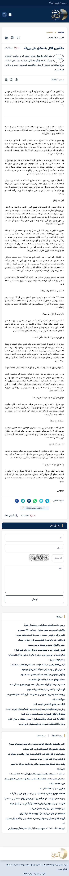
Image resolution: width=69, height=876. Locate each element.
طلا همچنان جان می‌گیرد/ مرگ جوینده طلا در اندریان (42, 813)
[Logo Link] (59, 14)
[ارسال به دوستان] (18, 37)
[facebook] (17, 501)
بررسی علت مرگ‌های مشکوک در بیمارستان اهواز (44, 625)
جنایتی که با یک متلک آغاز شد (52, 788)
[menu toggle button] (10, 14)
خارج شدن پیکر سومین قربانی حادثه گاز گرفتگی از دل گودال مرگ (37, 803)
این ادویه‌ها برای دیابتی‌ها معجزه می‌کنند (47, 808)
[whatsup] (35, 501)
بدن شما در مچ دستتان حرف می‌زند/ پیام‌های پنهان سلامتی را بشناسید (34, 798)
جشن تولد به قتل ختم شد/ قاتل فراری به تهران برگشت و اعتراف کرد (36, 754)
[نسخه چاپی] (6, 37)
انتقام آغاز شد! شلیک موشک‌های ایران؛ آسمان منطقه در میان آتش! (36, 719)
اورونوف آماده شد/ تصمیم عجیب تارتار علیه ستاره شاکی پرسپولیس (36, 828)
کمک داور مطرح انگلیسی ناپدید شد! (49, 704)
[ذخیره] (12, 37)
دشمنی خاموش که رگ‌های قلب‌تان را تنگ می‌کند (44, 749)
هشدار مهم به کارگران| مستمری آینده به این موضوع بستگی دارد (37, 684)
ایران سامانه (28, 873)
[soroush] (23, 501)
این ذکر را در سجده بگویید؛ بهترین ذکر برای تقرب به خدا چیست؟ (37, 774)
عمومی (49, 32)
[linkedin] (29, 501)
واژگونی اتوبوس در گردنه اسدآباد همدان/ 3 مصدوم (43, 674)
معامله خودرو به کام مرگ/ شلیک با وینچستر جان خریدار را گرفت (37, 793)
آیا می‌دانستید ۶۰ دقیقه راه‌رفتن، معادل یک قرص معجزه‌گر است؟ (37, 744)
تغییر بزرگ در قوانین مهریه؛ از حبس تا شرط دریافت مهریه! (40, 635)
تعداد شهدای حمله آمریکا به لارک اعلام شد (47, 679)
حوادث (61, 32)
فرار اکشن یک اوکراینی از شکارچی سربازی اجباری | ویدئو (41, 640)
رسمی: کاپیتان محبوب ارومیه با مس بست (46, 645)
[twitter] (41, 501)
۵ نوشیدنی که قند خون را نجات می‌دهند (47, 759)
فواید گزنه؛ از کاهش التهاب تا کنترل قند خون (46, 689)
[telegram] (47, 501)
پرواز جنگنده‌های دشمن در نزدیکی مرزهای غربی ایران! (42, 724)
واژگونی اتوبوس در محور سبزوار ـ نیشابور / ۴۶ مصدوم (41, 630)
